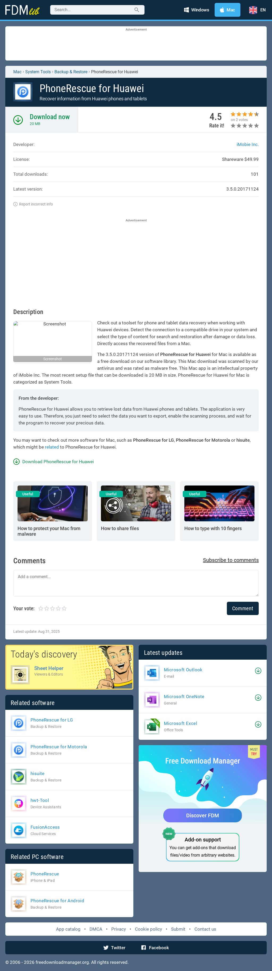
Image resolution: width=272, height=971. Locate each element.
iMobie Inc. (248, 144)
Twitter (118, 947)
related (52, 447)
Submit (178, 929)
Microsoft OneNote (184, 696)
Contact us (205, 929)
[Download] (258, 671)
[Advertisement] (136, 44)
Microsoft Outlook (183, 669)
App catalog (68, 929)
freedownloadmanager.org (62, 962)
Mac (17, 71)
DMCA (96, 929)
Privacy (118, 929)
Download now (50, 117)
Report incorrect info (36, 204)
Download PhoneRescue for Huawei (58, 461)
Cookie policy (148, 929)
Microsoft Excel (180, 723)
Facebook (159, 947)
